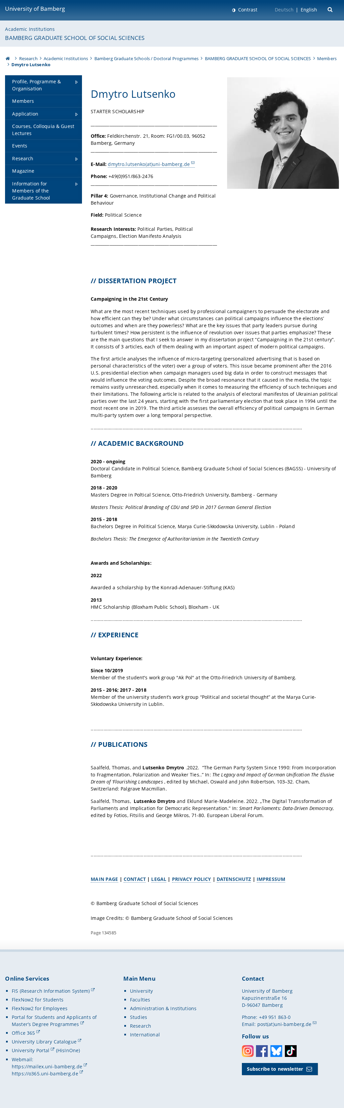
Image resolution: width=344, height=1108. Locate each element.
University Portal (30, 1050)
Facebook (262, 1051)
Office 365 (23, 1033)
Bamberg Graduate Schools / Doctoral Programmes (146, 58)
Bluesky (276, 1051)
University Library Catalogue (44, 1041)
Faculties (140, 999)
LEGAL (158, 879)
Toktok (291, 1051)
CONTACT (135, 879)
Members (327, 58)
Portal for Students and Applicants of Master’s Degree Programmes (54, 1020)
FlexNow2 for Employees (40, 1008)
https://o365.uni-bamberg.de (45, 1073)
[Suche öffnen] (330, 9)
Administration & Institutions (163, 1008)
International (145, 1034)
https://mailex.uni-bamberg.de (47, 1066)
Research (28, 58)
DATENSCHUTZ (234, 879)
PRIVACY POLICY (191, 879)
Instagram (248, 1051)
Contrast (247, 9)
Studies (138, 1017)
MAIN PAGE (104, 879)
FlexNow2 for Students (37, 999)
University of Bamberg (35, 8)
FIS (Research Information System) (51, 991)
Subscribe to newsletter (275, 1069)
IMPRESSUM (271, 879)
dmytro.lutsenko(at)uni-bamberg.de (149, 164)
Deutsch (284, 9)
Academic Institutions (30, 29)
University (141, 991)
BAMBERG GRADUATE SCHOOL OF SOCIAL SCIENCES (74, 38)
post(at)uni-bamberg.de (284, 1024)
